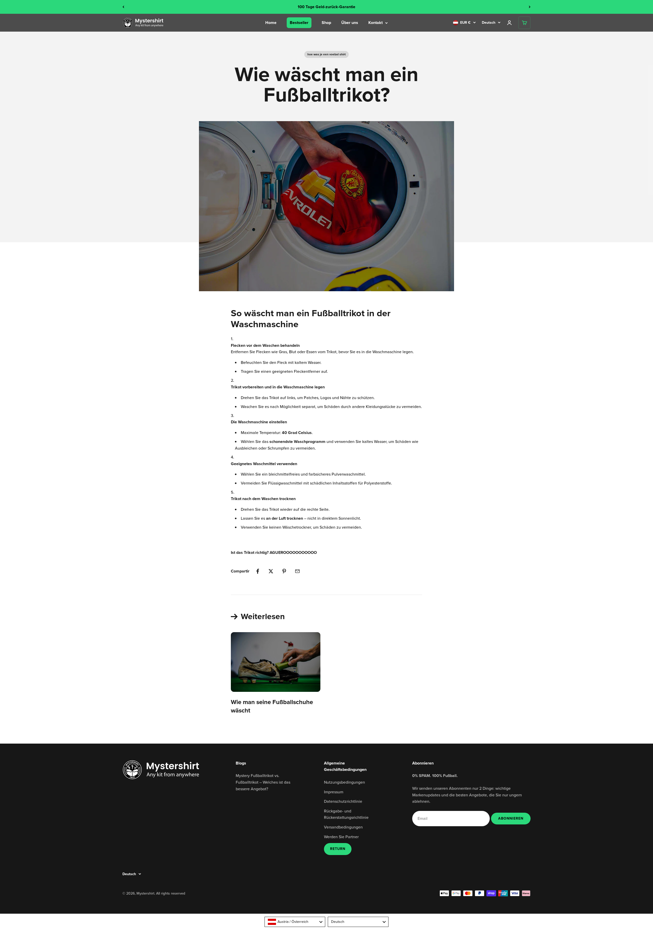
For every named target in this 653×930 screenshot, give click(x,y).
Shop (326, 23)
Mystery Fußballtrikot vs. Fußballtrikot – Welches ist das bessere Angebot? (263, 782)
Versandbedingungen (343, 827)
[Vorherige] (123, 7)
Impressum (333, 792)
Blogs (241, 763)
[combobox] (295, 922)
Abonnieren (510, 818)
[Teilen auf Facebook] (258, 571)
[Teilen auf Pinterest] (284, 571)
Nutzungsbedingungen (344, 782)
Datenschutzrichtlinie (343, 801)
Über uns (349, 23)
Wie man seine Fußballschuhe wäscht (272, 706)
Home (271, 23)
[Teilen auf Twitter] (271, 571)
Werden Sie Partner (341, 836)
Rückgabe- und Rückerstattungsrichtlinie (346, 814)
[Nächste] (530, 7)
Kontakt (375, 23)
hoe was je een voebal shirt (326, 54)
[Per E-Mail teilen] (297, 571)
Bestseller (299, 23)
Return (337, 848)
